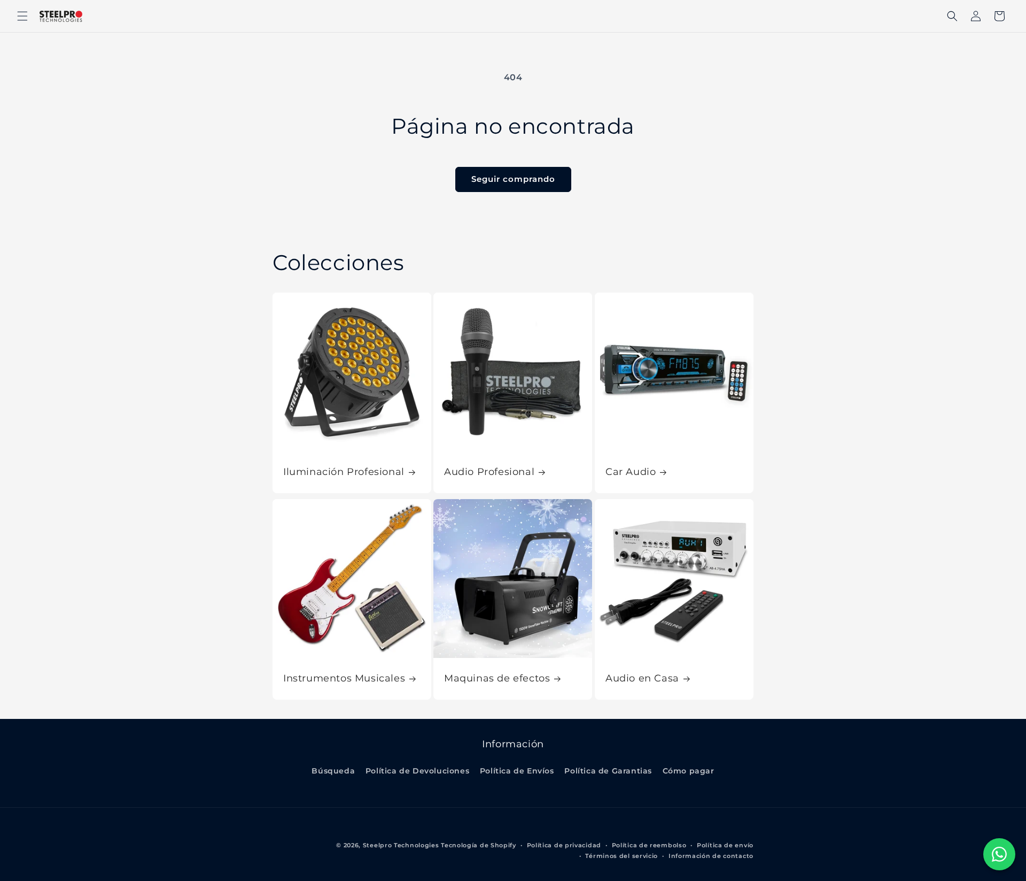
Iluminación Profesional (344, 472)
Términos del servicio (621, 856)
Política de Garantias (608, 771)
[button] (22, 16)
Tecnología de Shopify (478, 845)
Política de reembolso (649, 845)
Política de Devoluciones (417, 771)
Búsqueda (333, 771)
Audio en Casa (642, 679)
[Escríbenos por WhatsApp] (999, 854)
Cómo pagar (688, 771)
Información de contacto (711, 856)
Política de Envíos (517, 771)
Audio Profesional (489, 472)
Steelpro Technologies (401, 845)
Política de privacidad (564, 845)
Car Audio (630, 472)
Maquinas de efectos (497, 679)
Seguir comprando (513, 179)
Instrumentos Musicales (344, 679)
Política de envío (725, 845)
